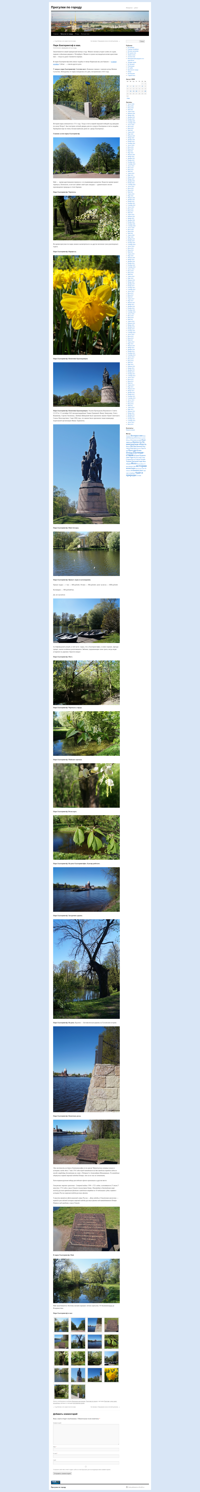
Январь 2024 (131, 156)
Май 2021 (130, 212)
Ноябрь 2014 (131, 351)
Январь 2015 (131, 347)
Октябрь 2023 (131, 162)
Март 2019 (130, 256)
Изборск (128, 440)
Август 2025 (131, 124)
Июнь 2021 (131, 211)
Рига (135, 457)
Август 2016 (131, 314)
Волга (136, 438)
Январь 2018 (131, 282)
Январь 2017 (131, 304)
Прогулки (106, 1401)
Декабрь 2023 (131, 158)
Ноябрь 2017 (131, 285)
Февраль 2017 (131, 302)
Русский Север (140, 457)
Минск (128, 446)
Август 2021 (131, 207)
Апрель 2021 (131, 214)
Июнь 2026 (131, 108)
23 (145, 91)
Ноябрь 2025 (131, 119)
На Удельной (131, 64)
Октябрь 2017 (131, 287)
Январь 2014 (131, 368)
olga (75, 48)
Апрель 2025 (131, 132)
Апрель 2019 (131, 254)
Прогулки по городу (66, 7)
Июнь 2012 (131, 403)
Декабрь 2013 (131, 370)
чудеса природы (134, 474)
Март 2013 (130, 387)
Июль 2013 (131, 379)
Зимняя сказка (131, 55)
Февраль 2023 (131, 177)
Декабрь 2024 (131, 139)
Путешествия (85, 34)
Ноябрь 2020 (131, 222)
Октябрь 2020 (131, 224)
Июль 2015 (131, 336)
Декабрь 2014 (131, 349)
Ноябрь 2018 (131, 263)
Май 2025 (130, 130)
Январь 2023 (131, 179)
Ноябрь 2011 (131, 417)
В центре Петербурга (133, 49)
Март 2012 (130, 409)
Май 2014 (130, 362)
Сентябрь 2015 (131, 332)
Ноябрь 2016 (131, 308)
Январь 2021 (131, 218)
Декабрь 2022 (131, 181)
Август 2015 (131, 334)
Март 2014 (130, 364)
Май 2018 (130, 274)
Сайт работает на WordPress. (136, 1487)
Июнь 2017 (131, 295)
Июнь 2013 (131, 381)
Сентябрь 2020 (131, 226)
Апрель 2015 (131, 342)
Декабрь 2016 (131, 306)
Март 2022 (130, 196)
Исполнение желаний (136, 440)
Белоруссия (136, 435)
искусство (132, 466)
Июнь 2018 (131, 272)
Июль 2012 (131, 402)
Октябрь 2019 (131, 242)
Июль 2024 (131, 147)
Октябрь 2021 (131, 203)
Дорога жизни (141, 438)
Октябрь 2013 (131, 374)
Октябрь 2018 (131, 265)
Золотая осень (131, 56)
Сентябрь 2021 (131, 205)
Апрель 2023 (131, 173)
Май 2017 (130, 297)
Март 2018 (130, 278)
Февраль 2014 (131, 366)
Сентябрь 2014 (131, 355)
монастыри (130, 468)
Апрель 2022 (131, 194)
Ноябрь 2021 (131, 201)
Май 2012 (130, 405)
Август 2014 (131, 357)
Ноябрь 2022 (131, 182)
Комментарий (57, 1423)
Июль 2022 (131, 188)
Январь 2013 (131, 390)
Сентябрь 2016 (131, 312)
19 (133, 91)
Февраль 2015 (131, 345)
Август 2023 (131, 166)
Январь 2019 (131, 259)
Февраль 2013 (131, 388)
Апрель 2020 (131, 235)
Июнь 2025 (131, 128)
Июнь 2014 (131, 360)
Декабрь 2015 (131, 327)
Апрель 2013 (131, 385)
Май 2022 (130, 192)
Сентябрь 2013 (131, 375)
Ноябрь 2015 (131, 329)
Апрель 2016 (131, 321)
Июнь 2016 (131, 317)
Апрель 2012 (131, 407)
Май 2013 (130, 383)
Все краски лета (132, 53)
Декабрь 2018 (131, 261)
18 (130, 91)
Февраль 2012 (131, 411)
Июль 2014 (131, 359)
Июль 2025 (131, 126)
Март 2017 (130, 300)
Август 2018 (131, 269)
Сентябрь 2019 (131, 244)
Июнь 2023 (131, 169)
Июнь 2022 (131, 190)
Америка (128, 436)
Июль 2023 (131, 167)
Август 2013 (131, 377)
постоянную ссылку (78, 1403)
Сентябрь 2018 (131, 267)
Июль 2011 (131, 424)
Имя (54, 1447)
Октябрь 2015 (131, 330)
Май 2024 (130, 151)
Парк (142, 448)
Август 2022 (131, 186)
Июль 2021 (131, 209)
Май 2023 (130, 171)
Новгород (133, 448)
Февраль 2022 (131, 197)
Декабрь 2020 (131, 220)
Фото (134, 463)
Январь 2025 (131, 138)
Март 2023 (130, 175)
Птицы (77, 34)
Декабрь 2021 (131, 199)
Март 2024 (130, 152)
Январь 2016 (131, 325)
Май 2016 (130, 319)
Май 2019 (130, 252)
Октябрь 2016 (131, 310)
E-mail (55, 1453)
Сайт (54, 1460)
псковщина (135, 470)
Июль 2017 (131, 293)
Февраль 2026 (131, 113)
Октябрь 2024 (131, 143)
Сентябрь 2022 (131, 184)
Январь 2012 (131, 413)
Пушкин (136, 455)
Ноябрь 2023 (131, 160)
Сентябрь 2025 (131, 123)
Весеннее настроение (78, 1401)
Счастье (137, 459)
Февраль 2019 (131, 257)
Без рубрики (131, 47)
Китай (130, 442)
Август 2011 (131, 422)
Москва (133, 446)
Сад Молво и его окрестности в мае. (64, 41)
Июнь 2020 (131, 231)
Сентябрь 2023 (131, 164)
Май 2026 (130, 109)
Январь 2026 (131, 115)
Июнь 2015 (131, 338)
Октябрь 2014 (131, 353)
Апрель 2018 (131, 276)
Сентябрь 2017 (131, 289)
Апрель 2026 (131, 111)
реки (141, 470)
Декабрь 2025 (131, 117)
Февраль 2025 (131, 136)
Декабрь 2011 (131, 415)
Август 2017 (131, 291)
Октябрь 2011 (131, 418)
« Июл (128, 98)
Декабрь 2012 (131, 392)
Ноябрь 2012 (131, 394)
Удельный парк (137, 461)
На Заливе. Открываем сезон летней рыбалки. (105, 41)
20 (136, 91)
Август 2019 (131, 246)
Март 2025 (130, 134)
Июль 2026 (131, 106)
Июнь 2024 (131, 149)
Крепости (137, 441)
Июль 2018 (131, 270)
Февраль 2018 (131, 280)
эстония (138, 475)
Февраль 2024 (131, 154)
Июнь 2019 (131, 250)
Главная (55, 34)
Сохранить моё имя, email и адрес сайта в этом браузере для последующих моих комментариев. (82, 1469)
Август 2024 (131, 145)
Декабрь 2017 (131, 284)
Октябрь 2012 (131, 396)
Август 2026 (131, 104)
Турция (128, 461)
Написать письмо (130, 430)
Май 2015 (130, 340)
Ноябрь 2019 (131, 241)
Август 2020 (131, 227)
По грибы (130, 68)
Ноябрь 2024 (131, 141)
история (141, 466)
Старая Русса (130, 459)
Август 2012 (131, 400)
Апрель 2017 (131, 299)
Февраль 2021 (131, 216)
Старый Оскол (131, 75)
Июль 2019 (131, 248)
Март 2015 (130, 344)
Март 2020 (130, 237)
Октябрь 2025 (131, 121)
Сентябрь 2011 (131, 420)
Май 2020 (130, 233)
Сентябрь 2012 (131, 398)
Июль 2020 (131, 229)
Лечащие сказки (132, 62)
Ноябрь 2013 (131, 372)
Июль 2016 (131, 315)
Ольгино (139, 448)
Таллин (143, 459)
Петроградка (131, 66)
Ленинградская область (136, 443)
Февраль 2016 (131, 323)
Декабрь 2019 (131, 239)
